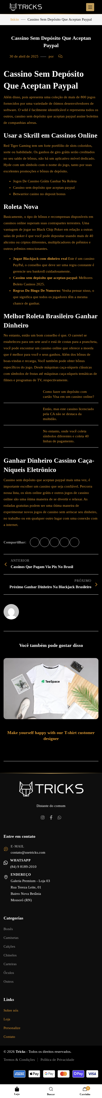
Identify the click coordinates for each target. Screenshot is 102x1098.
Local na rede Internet (37, 609)
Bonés (8, 929)
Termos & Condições (19, 1060)
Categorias (13, 918)
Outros (9, 981)
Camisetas (11, 938)
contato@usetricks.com (28, 852)
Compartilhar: (15, 542)
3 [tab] (52, 748)
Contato (9, 1037)
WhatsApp (20, 860)
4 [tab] (56, 748)
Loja (7, 1019)
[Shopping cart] (85, 1089)
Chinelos (10, 955)
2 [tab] (47, 748)
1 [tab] (41, 748)
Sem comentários (77, 56)
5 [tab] (61, 748)
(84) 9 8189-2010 (23, 867)
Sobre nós (11, 1010)
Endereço (21, 874)
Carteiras (10, 964)
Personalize (12, 1028)
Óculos (9, 973)
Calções (9, 946)
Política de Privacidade (57, 1060)
